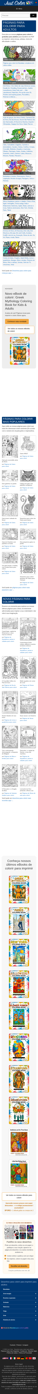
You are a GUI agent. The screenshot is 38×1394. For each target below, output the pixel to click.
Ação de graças (8, 117)
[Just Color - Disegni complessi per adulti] (14, 1358)
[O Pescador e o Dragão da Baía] (10, 786)
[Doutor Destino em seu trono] (10, 713)
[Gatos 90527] (28, 451)
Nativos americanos (13, 208)
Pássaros (18, 155)
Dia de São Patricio (26, 119)
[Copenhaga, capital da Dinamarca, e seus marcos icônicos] (10, 628)
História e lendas (12, 255)
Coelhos (26, 147)
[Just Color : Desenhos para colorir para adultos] (18, 3)
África (5, 201)
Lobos (23, 153)
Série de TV (27, 262)
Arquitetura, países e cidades (17, 201)
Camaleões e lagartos (14, 145)
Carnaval (29, 117)
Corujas (31, 147)
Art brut (5, 231)
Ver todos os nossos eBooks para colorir (19, 1196)
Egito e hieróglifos (8, 203)
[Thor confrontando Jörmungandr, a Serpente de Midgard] (10, 748)
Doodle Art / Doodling (9, 88)
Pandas (11, 155)
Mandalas (9, 59)
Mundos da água (16, 178)
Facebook (13, 1345)
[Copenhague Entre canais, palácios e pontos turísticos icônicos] (28, 640)
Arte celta (26, 231)
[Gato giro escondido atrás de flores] (10, 457)
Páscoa (30, 124)
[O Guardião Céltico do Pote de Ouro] (10, 678)
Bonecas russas (29, 86)
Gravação (19, 235)
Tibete (9, 210)
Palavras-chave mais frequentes (10, 1351)
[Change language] (36, 2)
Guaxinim (6, 153)
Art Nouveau (19, 231)
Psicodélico (25, 94)
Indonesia (14, 206)
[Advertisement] (19, 392)
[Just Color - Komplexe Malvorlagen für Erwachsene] (22, 1358)
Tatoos (17, 237)
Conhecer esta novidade (16, 321)
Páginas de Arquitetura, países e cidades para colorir (8, 639)
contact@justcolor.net (18, 1384)
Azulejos (29, 233)
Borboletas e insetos (9, 176)
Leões (12, 153)
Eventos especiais (13, 114)
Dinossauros (21, 176)
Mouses (5, 155)
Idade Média (24, 258)
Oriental (30, 208)
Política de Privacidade (25, 1353)
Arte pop (12, 233)
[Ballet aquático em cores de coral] (28, 678)
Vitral (12, 264)
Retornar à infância (9, 97)
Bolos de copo (19, 86)
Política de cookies (12, 1353)
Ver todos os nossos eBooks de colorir (19, 330)
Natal (25, 124)
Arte (6, 227)
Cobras (20, 147)
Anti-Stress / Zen (8, 86)
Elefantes (13, 149)
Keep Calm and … (18, 90)
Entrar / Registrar (31, 2)
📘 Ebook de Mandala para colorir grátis (14, 1328)
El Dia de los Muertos (21, 122)
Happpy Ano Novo (17, 124)
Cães (5, 145)
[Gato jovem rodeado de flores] (10, 516)
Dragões (17, 258)
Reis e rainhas (12, 262)
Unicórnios (6, 264)
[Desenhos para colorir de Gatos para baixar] (28, 516)
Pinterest (19, 1345)
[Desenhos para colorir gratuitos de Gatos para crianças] (28, 574)
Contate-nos (23, 1351)
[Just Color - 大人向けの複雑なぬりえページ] (34, 1358)
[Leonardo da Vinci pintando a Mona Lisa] (28, 786)
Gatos (18, 151)
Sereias (20, 262)
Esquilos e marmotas (23, 149)
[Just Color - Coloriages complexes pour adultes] (10, 1358)
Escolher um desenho (19, 1266)
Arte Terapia (10, 82)
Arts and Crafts (20, 233)
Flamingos (12, 151)
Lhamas (17, 153)
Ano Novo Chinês (19, 117)
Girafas (23, 151)
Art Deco (11, 231)
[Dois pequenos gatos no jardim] (28, 539)
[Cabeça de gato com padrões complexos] (28, 481)
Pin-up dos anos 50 (25, 92)
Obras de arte (27, 235)
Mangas (13, 260)
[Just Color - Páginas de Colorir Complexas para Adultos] (26, 1358)
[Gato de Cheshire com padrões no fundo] (10, 539)
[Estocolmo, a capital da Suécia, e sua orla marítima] (28, 748)
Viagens (8, 198)
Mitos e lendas (21, 260)
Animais (8, 141)
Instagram (25, 1345)
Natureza (8, 173)
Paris (4, 210)
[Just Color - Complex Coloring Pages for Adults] (5, 1358)
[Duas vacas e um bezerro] (28, 713)
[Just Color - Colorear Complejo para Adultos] (18, 1358)
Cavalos (14, 147)
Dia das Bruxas (14, 119)
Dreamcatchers (22, 88)
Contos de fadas (8, 258)
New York (24, 208)
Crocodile (6, 149)
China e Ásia (31, 201)
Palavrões (15, 92)
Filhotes (5, 151)
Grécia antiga (19, 203)
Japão (20, 206)
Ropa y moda (10, 237)
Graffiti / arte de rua (9, 235)
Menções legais (32, 1351)
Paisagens (25, 178)
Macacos (28, 153)
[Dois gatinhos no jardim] (10, 481)
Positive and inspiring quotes (12, 94)
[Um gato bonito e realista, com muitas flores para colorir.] (10, 563)
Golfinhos (29, 151)
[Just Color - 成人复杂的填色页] (30, 1358)
